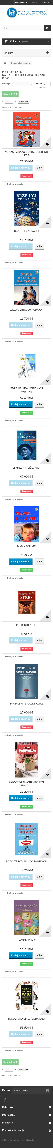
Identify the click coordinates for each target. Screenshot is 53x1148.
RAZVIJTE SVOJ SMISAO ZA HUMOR (26, 861)
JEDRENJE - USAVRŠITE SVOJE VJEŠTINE (27, 390)
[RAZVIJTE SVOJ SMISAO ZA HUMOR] (26, 839)
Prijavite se (45, 2)
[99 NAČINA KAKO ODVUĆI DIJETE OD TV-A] (26, 129)
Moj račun (7, 1123)
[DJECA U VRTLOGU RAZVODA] (26, 287)
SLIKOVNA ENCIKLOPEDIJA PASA (26, 1019)
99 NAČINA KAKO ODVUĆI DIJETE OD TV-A (26, 153)
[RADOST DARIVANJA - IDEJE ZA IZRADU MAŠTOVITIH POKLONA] (26, 760)
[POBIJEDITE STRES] (26, 602)
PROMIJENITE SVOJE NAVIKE (26, 704)
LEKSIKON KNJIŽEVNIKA (26, 468)
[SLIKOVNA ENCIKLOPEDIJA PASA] (26, 996)
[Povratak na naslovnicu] (5, 63)
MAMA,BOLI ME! (26, 546)
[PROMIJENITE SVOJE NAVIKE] (26, 681)
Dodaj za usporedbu (15, 184)
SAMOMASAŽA (26, 940)
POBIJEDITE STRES (26, 625)
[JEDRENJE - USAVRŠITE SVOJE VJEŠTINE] (26, 366)
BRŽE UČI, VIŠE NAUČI (26, 231)
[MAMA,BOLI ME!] (26, 524)
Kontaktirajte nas (21, 2)
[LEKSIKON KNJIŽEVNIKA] (26, 445)
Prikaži (39, 84)
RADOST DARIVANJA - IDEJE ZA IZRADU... (26, 784)
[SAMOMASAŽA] (26, 917)
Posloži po (6, 84)
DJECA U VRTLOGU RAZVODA (26, 310)
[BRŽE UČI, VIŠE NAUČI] (26, 208)
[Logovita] (26, 12)
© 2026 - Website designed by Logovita (18, 1140)
